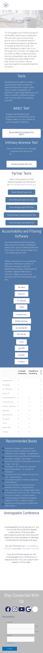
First (36, 626)
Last (36, 631)
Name (9, 622)
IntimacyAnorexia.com (22, 154)
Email (9, 635)
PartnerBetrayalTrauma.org (23, 185)
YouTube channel (30, 548)
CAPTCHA (11, 643)
